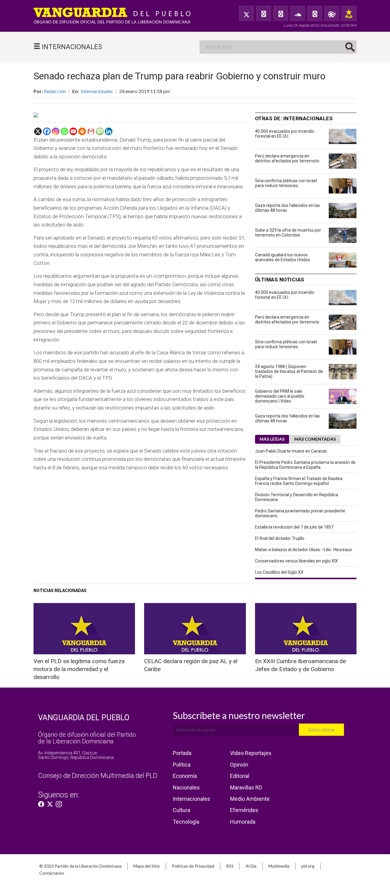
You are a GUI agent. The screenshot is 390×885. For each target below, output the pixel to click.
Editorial (239, 776)
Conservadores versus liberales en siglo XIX (296, 560)
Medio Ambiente (250, 799)
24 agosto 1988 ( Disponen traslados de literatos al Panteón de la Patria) (289, 371)
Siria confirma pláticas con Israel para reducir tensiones (286, 183)
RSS (230, 866)
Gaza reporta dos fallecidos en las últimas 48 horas (287, 208)
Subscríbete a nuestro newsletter (239, 715)
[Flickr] (314, 13)
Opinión (239, 764)
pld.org (307, 866)
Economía (185, 776)
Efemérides (244, 810)
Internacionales (97, 91)
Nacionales (186, 787)
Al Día (251, 866)
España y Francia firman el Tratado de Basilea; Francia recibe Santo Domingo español (299, 481)
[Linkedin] (108, 131)
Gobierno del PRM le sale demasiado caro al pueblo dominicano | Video (279, 396)
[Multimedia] (331, 13)
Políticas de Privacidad (193, 866)
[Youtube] (73, 131)
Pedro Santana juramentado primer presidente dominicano (300, 513)
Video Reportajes (250, 753)
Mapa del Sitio (146, 866)
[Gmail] (91, 131)
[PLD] (348, 13)
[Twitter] (246, 13)
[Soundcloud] (297, 13)
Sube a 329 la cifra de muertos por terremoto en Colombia (288, 232)
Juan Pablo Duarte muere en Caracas (291, 451)
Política (181, 764)
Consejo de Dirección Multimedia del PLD (97, 775)
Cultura (181, 810)
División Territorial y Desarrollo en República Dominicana (296, 497)
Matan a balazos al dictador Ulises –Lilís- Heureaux (303, 549)
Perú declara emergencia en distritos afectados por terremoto (287, 158)
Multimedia (278, 866)
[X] (38, 131)
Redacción (55, 91)
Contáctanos (51, 873)
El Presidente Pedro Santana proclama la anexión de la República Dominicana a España (305, 465)
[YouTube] (280, 13)
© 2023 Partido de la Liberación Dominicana (80, 866)
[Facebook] (263, 13)
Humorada (242, 821)
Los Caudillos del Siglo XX (279, 572)
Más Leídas (272, 439)
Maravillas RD (246, 787)
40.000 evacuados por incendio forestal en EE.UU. (284, 134)
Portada (182, 753)
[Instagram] (55, 131)
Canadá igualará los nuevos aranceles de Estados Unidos (282, 257)
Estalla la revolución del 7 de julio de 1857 (294, 527)
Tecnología (186, 821)
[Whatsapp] (64, 131)
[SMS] (100, 131)
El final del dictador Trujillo (279, 538)
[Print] (82, 131)
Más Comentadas (315, 439)
